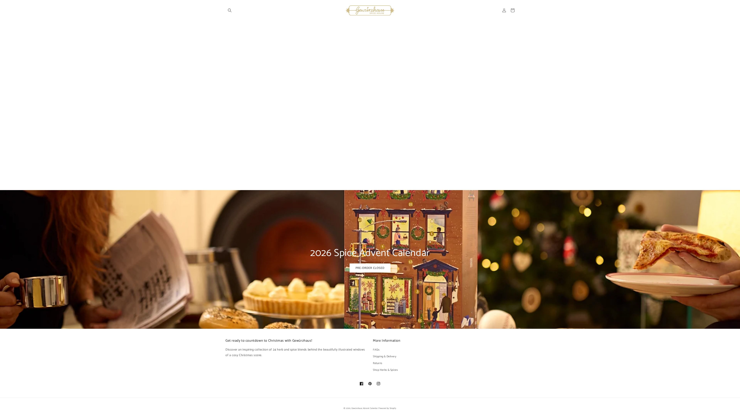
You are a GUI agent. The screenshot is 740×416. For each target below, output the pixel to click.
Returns (377, 363)
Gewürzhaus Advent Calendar (365, 408)
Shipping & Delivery (384, 356)
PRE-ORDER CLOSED (370, 268)
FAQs (376, 350)
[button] (229, 10)
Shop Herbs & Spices (385, 370)
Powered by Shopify (387, 408)
